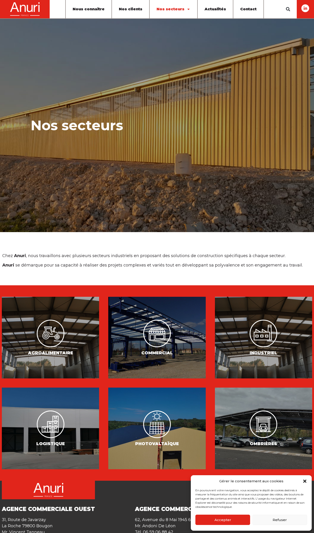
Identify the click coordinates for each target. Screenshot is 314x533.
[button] (305, 481)
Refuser (280, 520)
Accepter (222, 520)
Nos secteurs (170, 9)
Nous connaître (89, 9)
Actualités (215, 9)
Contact (248, 9)
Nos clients (130, 9)
